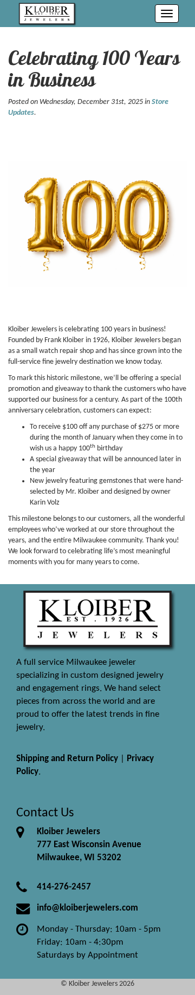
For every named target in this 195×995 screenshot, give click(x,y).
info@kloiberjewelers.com (87, 908)
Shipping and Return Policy (67, 758)
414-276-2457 (64, 887)
